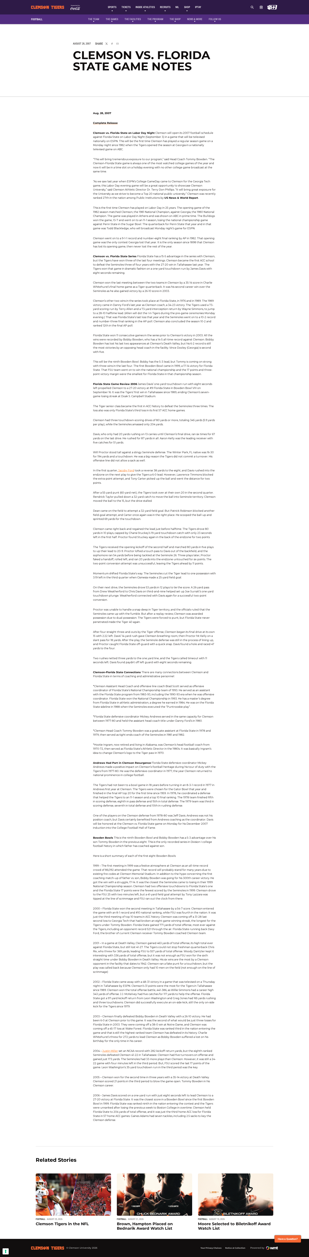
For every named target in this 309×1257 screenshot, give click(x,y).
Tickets (126, 7)
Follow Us (215, 19)
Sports (112, 7)
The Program (155, 19)
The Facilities (133, 19)
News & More (194, 19)
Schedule (261, 7)
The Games (112, 19)
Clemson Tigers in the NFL (62, 1223)
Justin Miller (110, 1050)
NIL (177, 7)
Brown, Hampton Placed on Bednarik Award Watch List (145, 1226)
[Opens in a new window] (272, 7)
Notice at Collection (235, 1248)
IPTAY (198, 7)
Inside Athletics (145, 7)
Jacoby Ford (126, 470)
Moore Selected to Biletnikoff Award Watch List (234, 1226)
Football (40, 1219)
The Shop (175, 19)
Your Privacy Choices (211, 1248)
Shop (187, 7)
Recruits (165, 7)
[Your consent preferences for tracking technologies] (6, 1251)
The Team (93, 19)
